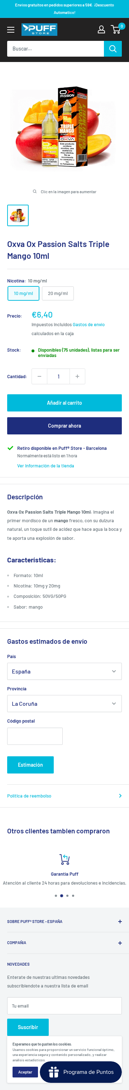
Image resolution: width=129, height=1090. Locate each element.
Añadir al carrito (64, 403)
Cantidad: (17, 376)
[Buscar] (113, 49)
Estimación (30, 765)
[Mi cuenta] (101, 29)
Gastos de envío (89, 324)
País (11, 656)
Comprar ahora (64, 426)
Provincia (17, 688)
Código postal (21, 721)
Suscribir (28, 1027)
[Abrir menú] (10, 30)
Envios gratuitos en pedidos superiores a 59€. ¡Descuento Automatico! (64, 9)
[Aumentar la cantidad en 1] (77, 376)
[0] (115, 29)
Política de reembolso (29, 796)
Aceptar (25, 1072)
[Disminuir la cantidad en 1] (39, 376)
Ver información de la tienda (45, 465)
